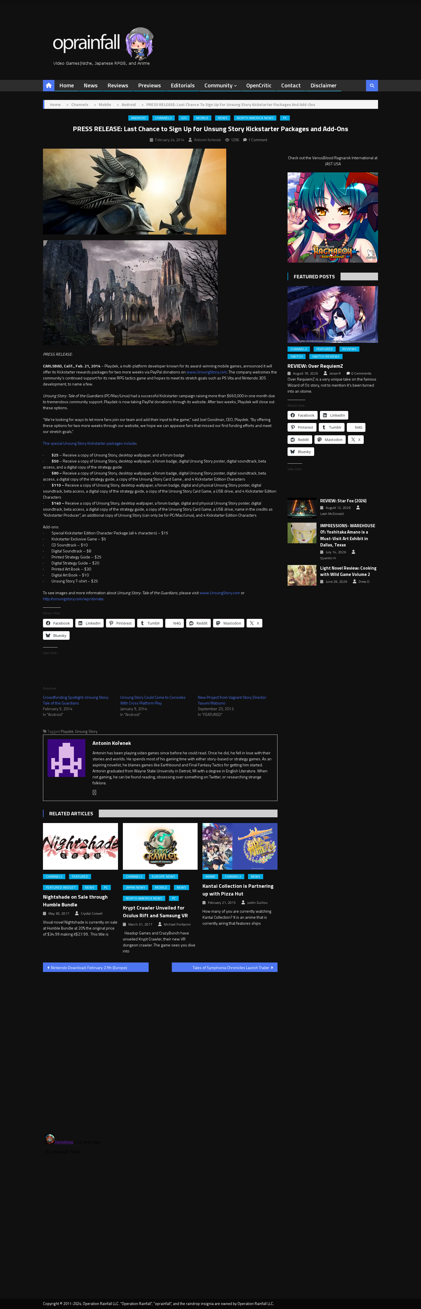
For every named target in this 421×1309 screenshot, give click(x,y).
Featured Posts (314, 276)
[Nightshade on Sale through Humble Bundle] (80, 846)
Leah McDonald (332, 513)
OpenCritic (259, 85)
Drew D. (364, 581)
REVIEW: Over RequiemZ (315, 366)
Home (66, 85)
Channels (163, 118)
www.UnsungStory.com (206, 372)
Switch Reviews (326, 356)
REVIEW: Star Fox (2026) (343, 501)
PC (285, 118)
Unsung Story (86, 731)
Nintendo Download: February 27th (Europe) (89, 967)
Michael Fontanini (177, 924)
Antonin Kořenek (207, 140)
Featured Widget (61, 887)
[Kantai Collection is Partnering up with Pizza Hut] (240, 846)
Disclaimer (323, 85)
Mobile (202, 118)
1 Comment (257, 140)
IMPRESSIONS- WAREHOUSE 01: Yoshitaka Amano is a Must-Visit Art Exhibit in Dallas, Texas (347, 535)
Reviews (117, 85)
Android (138, 118)
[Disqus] (160, 1049)
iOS (184, 118)
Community (218, 85)
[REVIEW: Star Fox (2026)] (302, 508)
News (91, 85)
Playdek (67, 731)
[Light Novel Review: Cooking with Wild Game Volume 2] (302, 575)
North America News (255, 118)
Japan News (135, 887)
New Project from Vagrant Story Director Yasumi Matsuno (232, 700)
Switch (296, 356)
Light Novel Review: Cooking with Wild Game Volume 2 (348, 571)
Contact (291, 85)
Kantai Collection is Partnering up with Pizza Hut (238, 889)
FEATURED (80, 876)
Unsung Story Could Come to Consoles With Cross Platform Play (153, 700)
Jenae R (335, 373)
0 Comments (361, 373)
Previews (149, 85)
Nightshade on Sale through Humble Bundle (75, 900)
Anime (210, 876)
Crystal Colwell (92, 913)
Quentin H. (328, 558)
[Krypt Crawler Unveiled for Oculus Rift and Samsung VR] (160, 846)
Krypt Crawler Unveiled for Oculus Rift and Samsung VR (155, 911)
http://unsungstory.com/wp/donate (73, 599)
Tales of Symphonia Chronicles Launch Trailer (231, 967)
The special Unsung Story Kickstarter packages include (89, 443)
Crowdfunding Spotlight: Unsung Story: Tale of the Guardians (76, 700)
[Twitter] (95, 792)
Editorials (183, 85)
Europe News (163, 876)
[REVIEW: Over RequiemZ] (333, 314)
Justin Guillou (257, 902)
